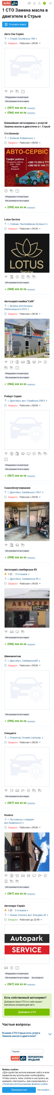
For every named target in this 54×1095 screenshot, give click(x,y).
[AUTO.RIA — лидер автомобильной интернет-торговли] (10, 3)
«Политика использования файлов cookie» (25, 1084)
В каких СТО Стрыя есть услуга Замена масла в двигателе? (21, 1034)
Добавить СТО (27, 1012)
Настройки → (44, 1090)
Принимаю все (19, 1089)
